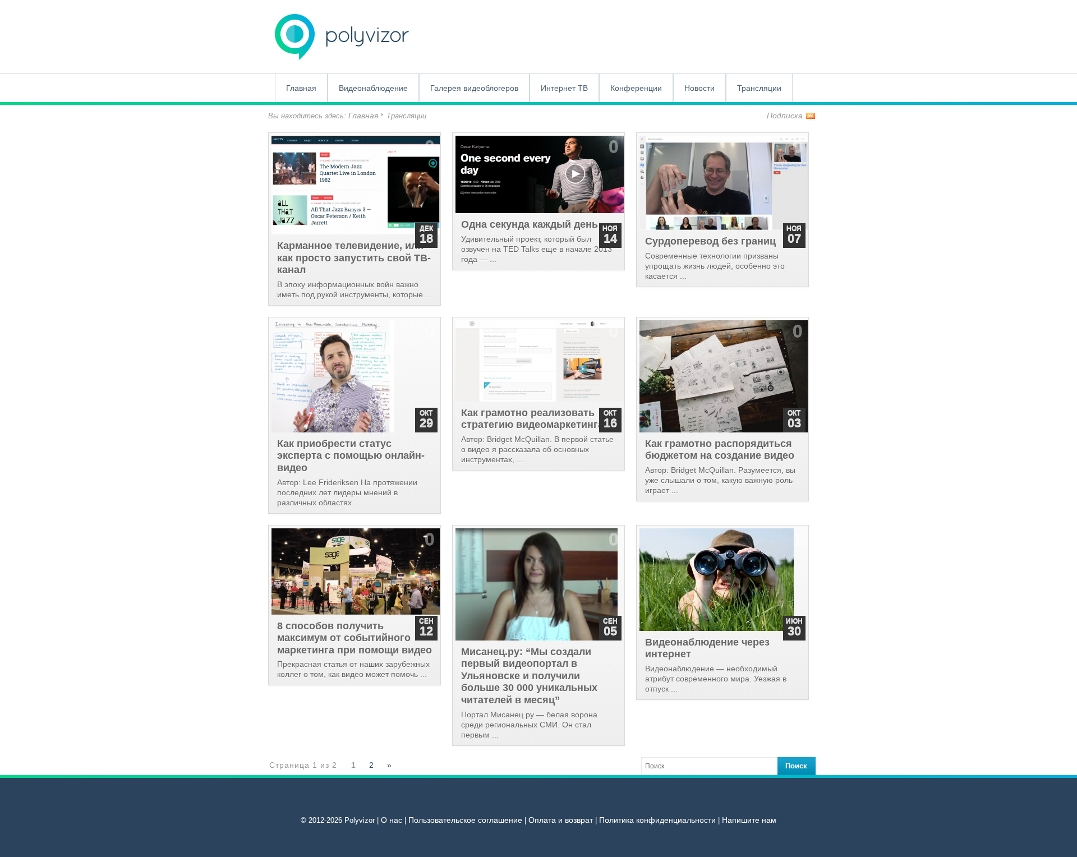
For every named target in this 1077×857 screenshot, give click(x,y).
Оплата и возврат (560, 819)
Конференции (636, 88)
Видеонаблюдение (373, 88)
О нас (391, 819)
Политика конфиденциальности (657, 819)
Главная (301, 88)
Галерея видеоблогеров (474, 88)
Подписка (785, 115)
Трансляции (759, 88)
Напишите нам (749, 819)
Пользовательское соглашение (465, 819)
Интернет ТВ (564, 88)
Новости (699, 88)
